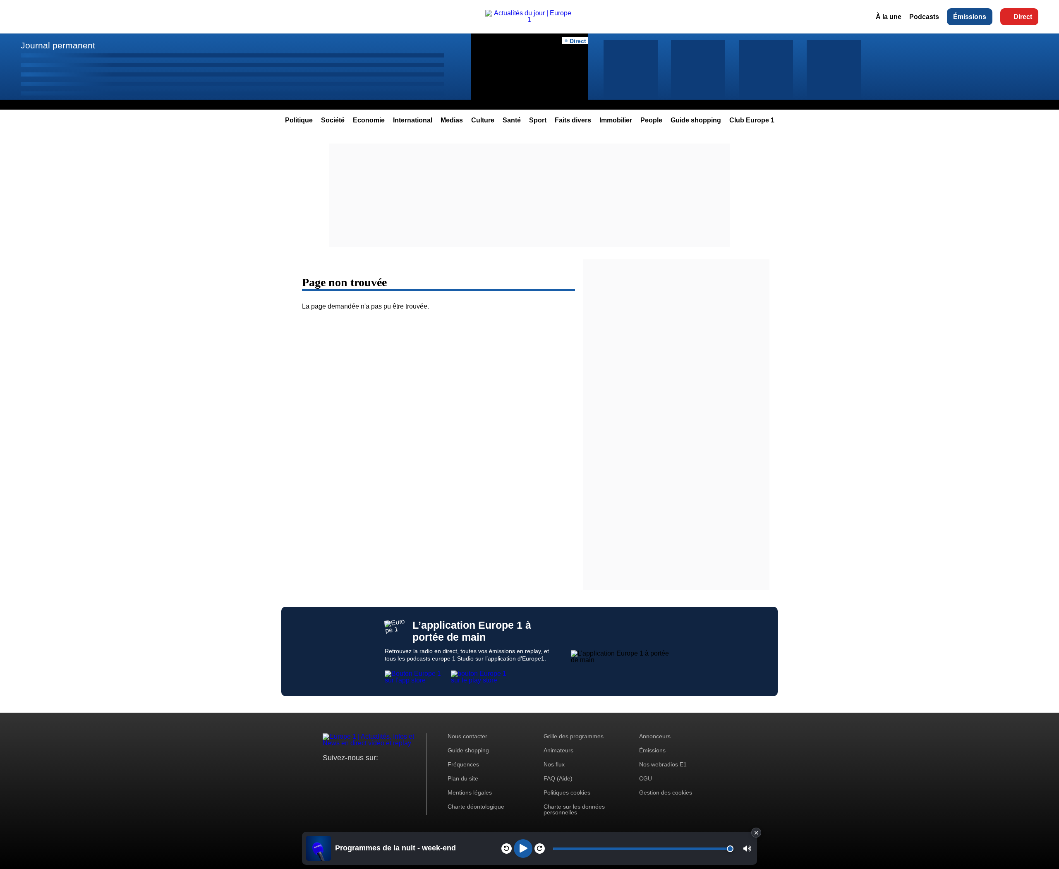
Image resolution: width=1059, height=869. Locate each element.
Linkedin (398, 773)
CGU (645, 778)
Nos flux (554, 764)
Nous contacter (467, 736)
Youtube (370, 773)
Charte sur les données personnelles (574, 809)
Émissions (969, 16)
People (651, 120)
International (412, 120)
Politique (299, 120)
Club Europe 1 (751, 120)
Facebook (356, 773)
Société (333, 120)
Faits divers (573, 120)
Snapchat (384, 773)
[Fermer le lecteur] (756, 833)
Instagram (342, 773)
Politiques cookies (567, 792)
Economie (369, 120)
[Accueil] (529, 19)
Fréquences (463, 764)
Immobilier (615, 120)
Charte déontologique (476, 806)
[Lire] (523, 848)
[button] (747, 848)
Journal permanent (58, 45)
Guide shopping (696, 120)
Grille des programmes (574, 736)
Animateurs (558, 750)
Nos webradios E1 (663, 764)
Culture (482, 120)
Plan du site (463, 778)
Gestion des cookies (665, 792)
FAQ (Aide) (558, 778)
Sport (537, 120)
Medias (452, 120)
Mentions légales (470, 792)
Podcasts (924, 16)
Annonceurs (655, 736)
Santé (512, 120)
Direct (1022, 16)
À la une (888, 16)
